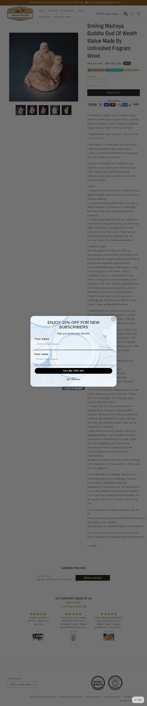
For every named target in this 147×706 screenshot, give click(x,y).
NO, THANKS (73, 379)
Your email (42, 339)
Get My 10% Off (73, 371)
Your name (41, 354)
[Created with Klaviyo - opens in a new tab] (73, 388)
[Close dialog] (113, 319)
